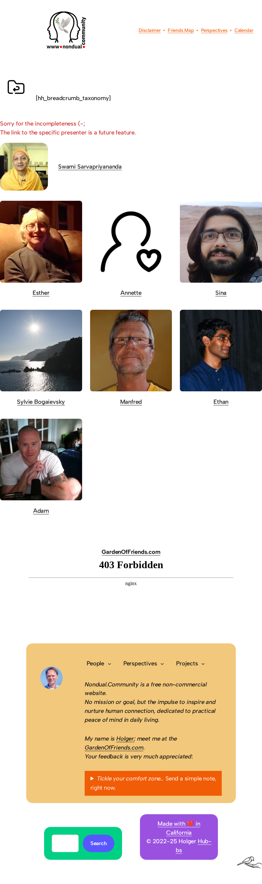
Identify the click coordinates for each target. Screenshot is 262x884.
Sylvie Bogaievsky (41, 401)
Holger (125, 738)
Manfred (131, 401)
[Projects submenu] (203, 663)
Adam (41, 510)
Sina (221, 292)
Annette (131, 292)
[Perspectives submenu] (162, 663)
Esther (41, 292)
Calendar (244, 30)
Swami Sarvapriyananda (90, 166)
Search (98, 843)
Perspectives (214, 30)
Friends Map (181, 30)
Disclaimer (150, 30)
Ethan (220, 401)
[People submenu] (109, 663)
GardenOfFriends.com (131, 551)
